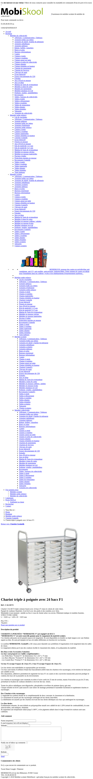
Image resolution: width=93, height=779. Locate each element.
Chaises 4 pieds (20, 56)
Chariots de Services (22, 70)
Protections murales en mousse (25, 158)
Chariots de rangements (23, 68)
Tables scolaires (20, 242)
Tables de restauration (22, 105)
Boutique (8, 34)
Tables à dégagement (22, 101)
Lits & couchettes (21, 117)
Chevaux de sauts (21, 72)
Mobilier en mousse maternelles (26, 154)
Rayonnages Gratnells (22, 160)
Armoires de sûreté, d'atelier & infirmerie (29, 42)
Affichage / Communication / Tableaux (28, 38)
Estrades (18, 78)
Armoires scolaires (21, 185)
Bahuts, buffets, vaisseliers (24, 48)
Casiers (17, 54)
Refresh (3, 752)
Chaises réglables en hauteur (25, 66)
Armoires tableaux (21, 46)
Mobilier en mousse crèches (24, 152)
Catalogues (9, 498)
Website (4, 725)
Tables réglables (20, 109)
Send (3, 756)
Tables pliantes (20, 107)
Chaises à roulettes (21, 58)
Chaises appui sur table (23, 60)
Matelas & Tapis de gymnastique (26, 85)
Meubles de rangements (23, 89)
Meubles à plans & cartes (23, 87)
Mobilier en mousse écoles (24, 223)
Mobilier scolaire (16, 174)
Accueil (8, 32)
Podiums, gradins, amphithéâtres (26, 93)
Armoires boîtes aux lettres (24, 40)
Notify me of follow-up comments (13, 743)
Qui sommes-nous (11, 490)
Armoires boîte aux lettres (24, 123)
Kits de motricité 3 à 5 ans (24, 148)
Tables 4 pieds (20, 99)
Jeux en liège (19, 83)
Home (7, 512)
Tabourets (18, 111)
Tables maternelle (21, 166)
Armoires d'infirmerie (22, 125)
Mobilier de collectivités (18, 36)
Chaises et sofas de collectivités (26, 62)
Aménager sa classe (17, 502)
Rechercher (9, 504)
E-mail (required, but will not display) (14, 723)
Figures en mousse (21, 142)
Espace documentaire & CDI (25, 76)
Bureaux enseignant (22, 191)
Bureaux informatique (22, 193)
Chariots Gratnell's (21, 205)
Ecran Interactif (20, 74)
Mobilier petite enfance (18, 115)
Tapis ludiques (20, 172)
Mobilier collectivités (22, 410)
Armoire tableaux (21, 121)
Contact (8, 506)
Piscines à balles (20, 156)
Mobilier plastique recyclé (24, 91)
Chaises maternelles (22, 134)
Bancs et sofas (20, 50)
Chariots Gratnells (21, 138)
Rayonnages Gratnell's (23, 229)
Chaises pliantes (20, 64)
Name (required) (7, 721)
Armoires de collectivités (23, 113)
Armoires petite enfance (23, 127)
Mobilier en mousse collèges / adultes (28, 221)
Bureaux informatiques (23, 52)
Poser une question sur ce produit (13, 625)
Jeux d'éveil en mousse (23, 81)
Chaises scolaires (21, 246)
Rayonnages (19, 95)
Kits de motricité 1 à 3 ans (24, 146)
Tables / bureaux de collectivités (26, 97)
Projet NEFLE (10, 500)
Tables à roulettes (21, 103)
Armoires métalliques (22, 44)
